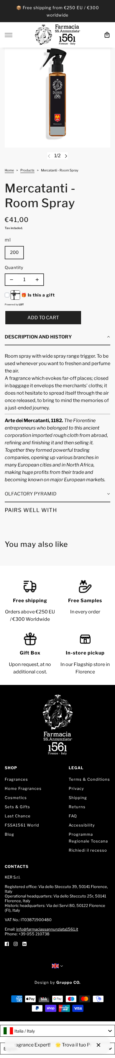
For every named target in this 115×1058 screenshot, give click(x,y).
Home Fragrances (23, 788)
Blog (9, 834)
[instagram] (15, 943)
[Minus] (11, 279)
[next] (66, 156)
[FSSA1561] (57, 35)
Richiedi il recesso (88, 850)
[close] (98, 1045)
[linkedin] (24, 943)
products (27, 170)
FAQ (73, 816)
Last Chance (18, 816)
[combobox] (57, 1031)
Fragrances (16, 779)
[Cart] (107, 35)
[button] (57, 337)
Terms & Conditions (89, 779)
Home (9, 170)
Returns (77, 806)
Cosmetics (16, 797)
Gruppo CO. (68, 982)
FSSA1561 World (22, 825)
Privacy (76, 788)
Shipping (78, 797)
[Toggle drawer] (8, 35)
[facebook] (6, 943)
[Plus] (37, 279)
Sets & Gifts (17, 806)
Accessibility (82, 825)
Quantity (14, 267)
